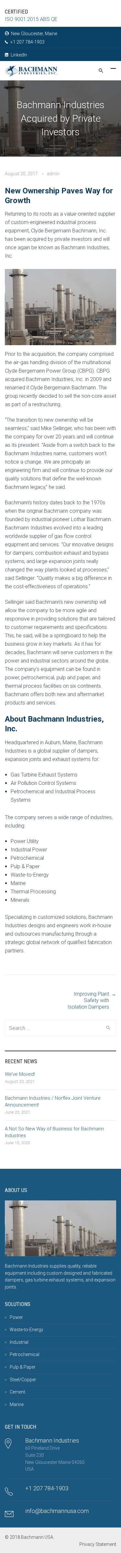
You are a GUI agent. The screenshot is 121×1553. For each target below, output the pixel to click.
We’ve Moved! (20, 1074)
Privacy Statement (97, 1544)
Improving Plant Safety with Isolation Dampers (88, 1000)
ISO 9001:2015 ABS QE (31, 19)
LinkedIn (18, 54)
